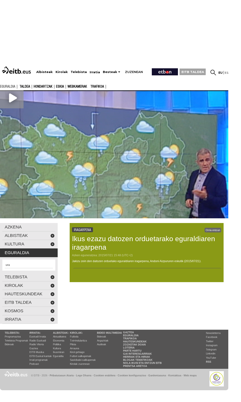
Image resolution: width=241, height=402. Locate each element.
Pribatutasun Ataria (62, 375)
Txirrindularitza (78, 340)
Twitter (209, 341)
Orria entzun (213, 230)
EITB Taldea (18, 302)
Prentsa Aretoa (135, 366)
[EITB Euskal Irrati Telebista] (17, 70)
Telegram (211, 349)
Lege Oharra (83, 375)
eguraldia (7, 86)
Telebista (16, 277)
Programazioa (13, 336)
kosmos (14, 311)
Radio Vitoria (36, 344)
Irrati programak (38, 359)
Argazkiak (102, 340)
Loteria (129, 347)
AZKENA (13, 227)
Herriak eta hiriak (136, 356)
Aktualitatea (59, 336)
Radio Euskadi (37, 340)
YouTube (211, 357)
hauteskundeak (23, 294)
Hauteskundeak (135, 341)
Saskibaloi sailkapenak (83, 359)
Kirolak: (76, 332)
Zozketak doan (134, 344)
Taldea (25, 87)
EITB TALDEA (192, 72)
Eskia (60, 87)
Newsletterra (213, 333)
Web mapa (190, 375)
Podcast (34, 363)
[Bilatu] (213, 72)
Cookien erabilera (104, 375)
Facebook (211, 337)
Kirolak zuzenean (80, 363)
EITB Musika (36, 352)
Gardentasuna (157, 375)
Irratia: (35, 332)
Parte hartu (132, 350)
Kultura (57, 348)
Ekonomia (58, 340)
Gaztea (33, 348)
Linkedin (210, 353)
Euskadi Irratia (37, 336)
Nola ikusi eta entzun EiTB (142, 362)
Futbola (74, 336)
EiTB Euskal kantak (40, 356)
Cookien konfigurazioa (132, 375)
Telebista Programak (16, 340)
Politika (57, 344)
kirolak (14, 285)
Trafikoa (97, 87)
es (226, 72)
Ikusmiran (58, 352)
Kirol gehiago (77, 352)
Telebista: (12, 332)
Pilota (73, 344)
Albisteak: (61, 332)
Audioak (101, 344)
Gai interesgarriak (137, 353)
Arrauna (74, 348)
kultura (14, 244)
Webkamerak (77, 87)
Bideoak (9, 344)
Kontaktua (174, 375)
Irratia (13, 319)
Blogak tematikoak (138, 359)
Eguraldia (58, 356)
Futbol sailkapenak (80, 356)
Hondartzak (43, 87)
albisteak (16, 235)
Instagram (211, 345)
